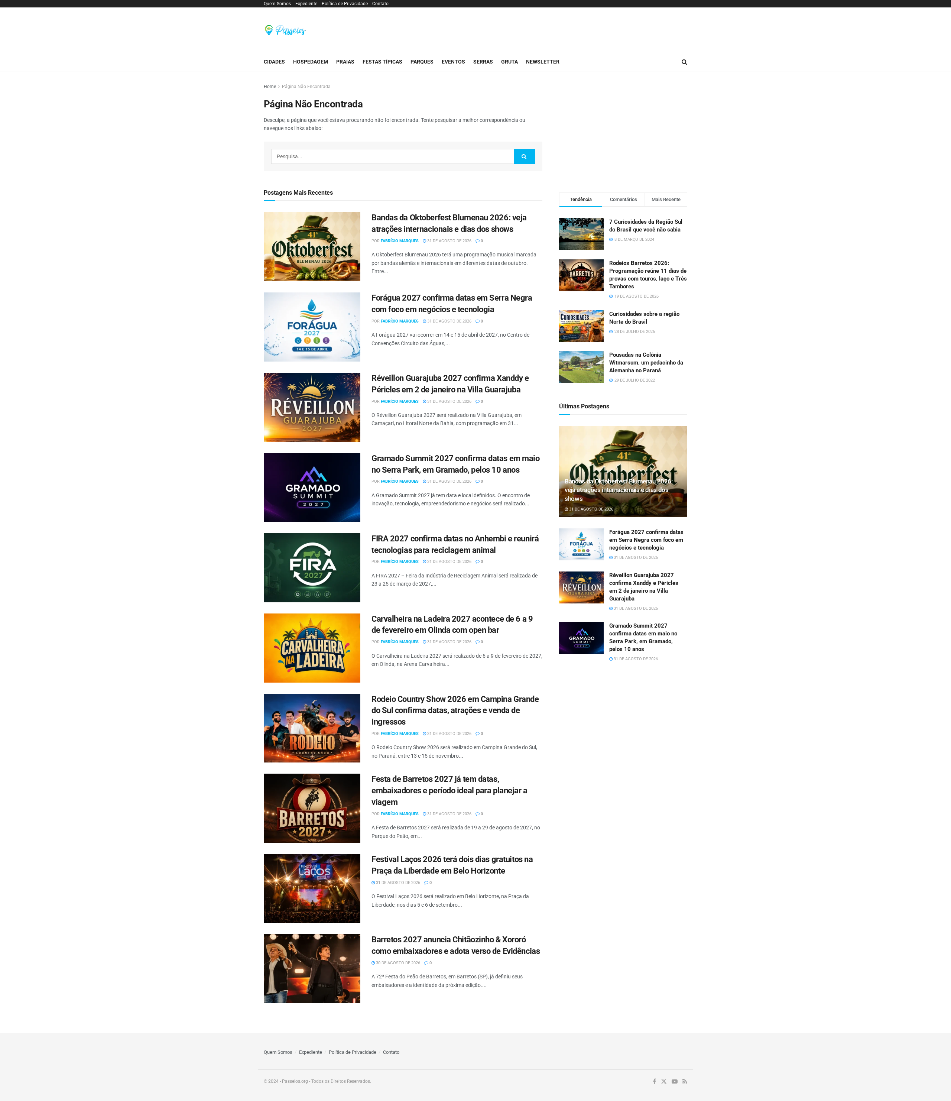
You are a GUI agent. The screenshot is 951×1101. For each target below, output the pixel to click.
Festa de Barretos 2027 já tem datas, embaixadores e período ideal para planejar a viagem (449, 790)
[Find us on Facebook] (654, 1081)
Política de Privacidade (345, 3)
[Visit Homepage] (285, 30)
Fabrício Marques (400, 241)
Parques (422, 62)
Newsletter (542, 62)
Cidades (274, 62)
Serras (483, 62)
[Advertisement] (552, 29)
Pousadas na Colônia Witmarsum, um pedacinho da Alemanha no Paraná (646, 363)
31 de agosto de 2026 (448, 241)
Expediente (306, 3)
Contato (380, 3)
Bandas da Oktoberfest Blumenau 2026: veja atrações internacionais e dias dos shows (619, 490)
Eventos (453, 62)
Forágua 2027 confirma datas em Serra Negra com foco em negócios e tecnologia (646, 540)
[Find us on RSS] (684, 1081)
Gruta (509, 62)
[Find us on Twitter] (664, 1081)
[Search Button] (684, 62)
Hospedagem (310, 62)
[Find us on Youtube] (675, 1081)
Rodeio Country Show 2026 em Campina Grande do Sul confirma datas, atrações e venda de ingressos (455, 710)
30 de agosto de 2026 (397, 963)
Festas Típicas (382, 62)
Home (270, 86)
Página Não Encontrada (306, 86)
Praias (345, 62)
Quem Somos (277, 3)
